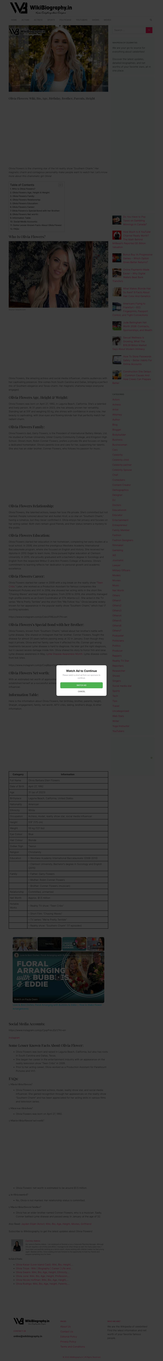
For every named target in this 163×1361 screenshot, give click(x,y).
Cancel (81, 691)
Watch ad (81, 685)
